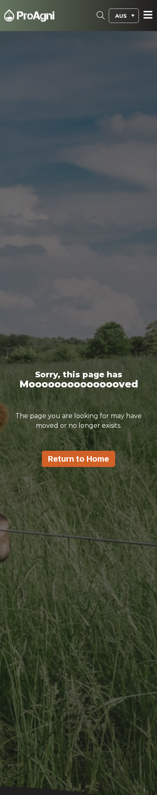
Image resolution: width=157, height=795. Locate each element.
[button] (124, 15)
